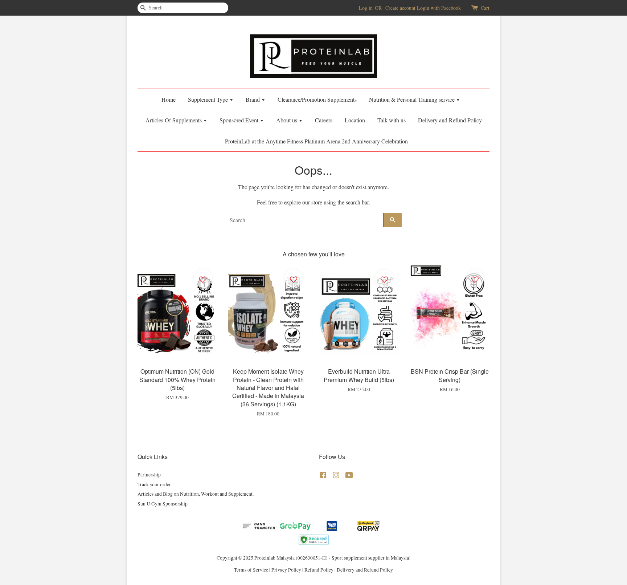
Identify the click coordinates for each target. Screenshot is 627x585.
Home (168, 99)
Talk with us (391, 120)
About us (287, 120)
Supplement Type (208, 99)
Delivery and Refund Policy (450, 120)
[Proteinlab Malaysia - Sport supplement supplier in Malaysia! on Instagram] (336, 476)
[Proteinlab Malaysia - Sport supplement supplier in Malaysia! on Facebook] (323, 476)
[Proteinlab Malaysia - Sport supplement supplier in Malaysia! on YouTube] (349, 476)
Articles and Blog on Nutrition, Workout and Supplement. (196, 494)
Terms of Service (251, 569)
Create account (400, 7)
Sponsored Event (240, 120)
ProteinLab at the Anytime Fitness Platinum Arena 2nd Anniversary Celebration (316, 141)
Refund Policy (318, 569)
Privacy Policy (286, 569)
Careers (323, 120)
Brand (253, 99)
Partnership (149, 474)
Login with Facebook (439, 7)
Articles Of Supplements (174, 120)
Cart (485, 7)
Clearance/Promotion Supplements (317, 99)
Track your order (154, 484)
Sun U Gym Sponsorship (163, 503)
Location (355, 120)
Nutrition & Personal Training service (412, 99)
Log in (366, 7)
